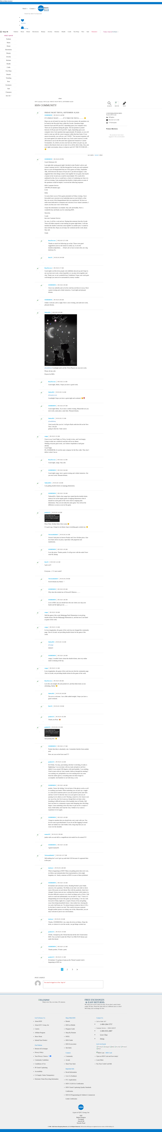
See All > (8, 96)
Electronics (35, 31)
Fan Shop (76, 31)
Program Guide (70, 1029)
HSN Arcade (46, 101)
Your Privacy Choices (41, 1056)
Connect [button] (32, 8)
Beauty (43, 31)
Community (69, 1056)
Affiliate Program (40, 1033)
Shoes (22, 31)
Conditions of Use (40, 1064)
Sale (88, 31)
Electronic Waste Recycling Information (46, 1079)
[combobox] (56, 13)
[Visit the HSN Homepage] (41, 11)
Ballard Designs (81, 1117)
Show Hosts (38, 1036)
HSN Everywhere (71, 1044)
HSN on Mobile (70, 1025)
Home (28, 31)
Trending (8, 78)
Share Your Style (71, 1064)
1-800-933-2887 (106, 1031)
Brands (8, 74)
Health (63, 31)
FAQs (102, 1039)
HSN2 (67, 1036)
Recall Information (71, 1072)
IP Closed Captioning (41, 1067)
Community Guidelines (42, 1060)
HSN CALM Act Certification (75, 1083)
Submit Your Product (41, 1040)
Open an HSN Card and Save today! (107, 1056)
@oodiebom (48, 368)
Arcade (68, 1060)
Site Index (69, 1048)
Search (46, 8)
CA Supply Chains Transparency (44, 1075)
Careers (37, 1029)
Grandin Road (81, 1123)
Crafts (69, 31)
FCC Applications (71, 1080)
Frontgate (81, 1119)
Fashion (16, 31)
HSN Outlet (69, 1040)
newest (96, 155)
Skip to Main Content (6, 1)
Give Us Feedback (71, 1076)
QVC (81, 1115)
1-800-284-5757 (106, 1024)
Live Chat (104, 1035)
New (82, 31)
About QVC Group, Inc (42, 1025)
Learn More (99, 1060)
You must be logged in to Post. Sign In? (54, 982)
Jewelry (50, 31)
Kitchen (57, 31)
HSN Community (39, 101)
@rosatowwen (52, 395)
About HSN (38, 1021)
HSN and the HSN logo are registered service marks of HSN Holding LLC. (81, 1126)
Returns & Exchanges (41, 1049)
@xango (50, 645)
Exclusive (8, 85)
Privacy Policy (39, 1052)
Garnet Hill (81, 1121)
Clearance (94, 31)
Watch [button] (24, 8)
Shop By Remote (71, 1033)
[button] (81, 29)
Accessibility (38, 1071)
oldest (100, 155)
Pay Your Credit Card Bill (104, 1064)
